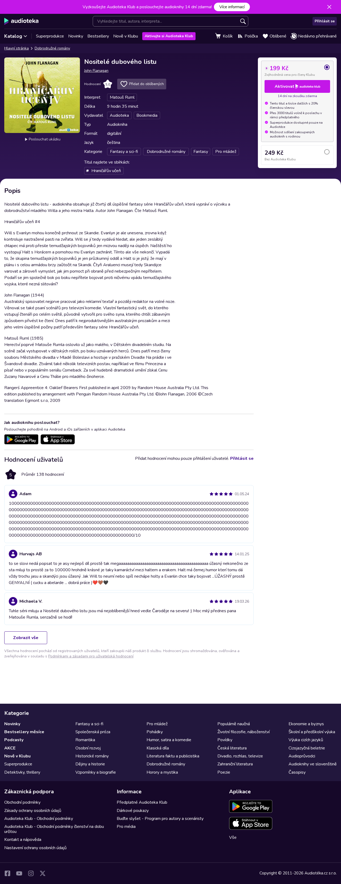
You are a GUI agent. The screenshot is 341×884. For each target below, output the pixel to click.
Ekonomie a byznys (306, 724)
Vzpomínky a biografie (95, 772)
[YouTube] (19, 873)
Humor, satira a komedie (169, 740)
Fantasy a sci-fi (89, 724)
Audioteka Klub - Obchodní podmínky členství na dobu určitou (54, 829)
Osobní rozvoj (88, 748)
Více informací (232, 7)
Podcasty (13, 740)
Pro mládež (157, 724)
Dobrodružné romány (52, 48)
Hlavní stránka (16, 48)
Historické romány (92, 756)
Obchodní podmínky (22, 802)
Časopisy (297, 772)
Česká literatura (232, 748)
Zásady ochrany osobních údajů (32, 811)
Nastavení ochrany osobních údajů (35, 847)
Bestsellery (98, 36)
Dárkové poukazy (133, 811)
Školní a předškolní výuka (312, 732)
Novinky (75, 36)
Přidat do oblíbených (146, 83)
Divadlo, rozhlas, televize (240, 756)
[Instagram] (31, 873)
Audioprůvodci (302, 756)
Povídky (224, 740)
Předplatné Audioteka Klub (142, 802)
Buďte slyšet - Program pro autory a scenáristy (160, 819)
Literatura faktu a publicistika (173, 756)
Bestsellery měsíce (24, 732)
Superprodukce (50, 36)
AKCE (9, 748)
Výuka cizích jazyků (306, 740)
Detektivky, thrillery (22, 772)
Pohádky (155, 732)
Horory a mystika (162, 772)
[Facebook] (7, 873)
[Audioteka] (21, 21)
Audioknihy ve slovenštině (313, 764)
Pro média (126, 826)
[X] (42, 873)
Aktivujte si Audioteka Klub (169, 36)
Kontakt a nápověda (22, 840)
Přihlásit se (325, 21)
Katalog (13, 36)
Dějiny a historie (90, 764)
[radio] (297, 70)
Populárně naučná (233, 724)
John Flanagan (96, 70)
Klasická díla (158, 748)
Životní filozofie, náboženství (243, 732)
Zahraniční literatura (235, 764)
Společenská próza (92, 732)
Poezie (223, 772)
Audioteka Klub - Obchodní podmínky (38, 819)
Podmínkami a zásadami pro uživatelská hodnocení (90, 656)
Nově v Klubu (125, 36)
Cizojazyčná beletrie (307, 748)
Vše (233, 837)
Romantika (85, 740)
